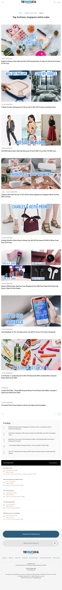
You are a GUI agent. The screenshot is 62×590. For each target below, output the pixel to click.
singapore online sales (30, 13)
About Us (11, 557)
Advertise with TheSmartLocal (31, 534)
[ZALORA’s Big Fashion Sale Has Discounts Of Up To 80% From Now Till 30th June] (31, 129)
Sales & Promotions (7, 104)
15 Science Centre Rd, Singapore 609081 (14, 519)
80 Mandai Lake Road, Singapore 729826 (15, 485)
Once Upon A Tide (7, 468)
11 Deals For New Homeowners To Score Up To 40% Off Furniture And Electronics (28, 107)
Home (20, 13)
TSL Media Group (37, 577)
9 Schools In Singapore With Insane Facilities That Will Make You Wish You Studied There (32, 434)
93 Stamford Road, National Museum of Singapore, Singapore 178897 (21, 474)
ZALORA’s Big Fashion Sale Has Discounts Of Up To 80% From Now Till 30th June (28, 151)
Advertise (4, 557)
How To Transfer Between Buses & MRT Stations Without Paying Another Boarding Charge (32, 452)
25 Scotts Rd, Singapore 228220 (13, 507)
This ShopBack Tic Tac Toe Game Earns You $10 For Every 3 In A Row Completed (28, 332)
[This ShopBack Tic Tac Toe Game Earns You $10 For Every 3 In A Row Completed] (31, 311)
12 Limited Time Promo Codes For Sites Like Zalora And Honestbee (23, 405)
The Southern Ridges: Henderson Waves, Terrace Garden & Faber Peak (29, 445)
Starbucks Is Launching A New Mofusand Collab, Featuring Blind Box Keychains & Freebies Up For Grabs (31, 440)
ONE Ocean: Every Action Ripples (11, 513)
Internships (25, 557)
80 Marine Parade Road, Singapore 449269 (15, 496)
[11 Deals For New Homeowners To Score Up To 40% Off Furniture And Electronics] (31, 86)
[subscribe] (54, 543)
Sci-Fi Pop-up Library (8, 490)
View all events (53, 462)
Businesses (5, 387)
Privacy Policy (56, 557)
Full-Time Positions (33, 557)
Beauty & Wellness (7, 58)
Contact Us (17, 557)
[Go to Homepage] (28, 2)
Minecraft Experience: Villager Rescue (13, 479)
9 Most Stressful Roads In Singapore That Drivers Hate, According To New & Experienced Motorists (29, 428)
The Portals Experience (9, 502)
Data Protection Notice (45, 557)
